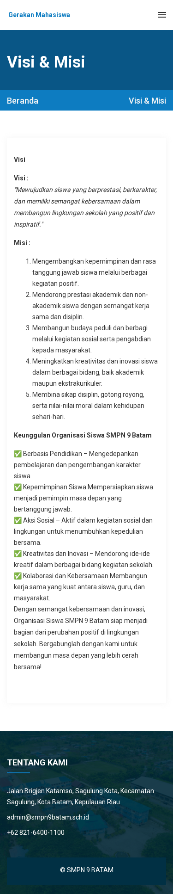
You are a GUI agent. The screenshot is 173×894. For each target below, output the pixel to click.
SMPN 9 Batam (90, 870)
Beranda (22, 101)
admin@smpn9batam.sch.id (48, 817)
